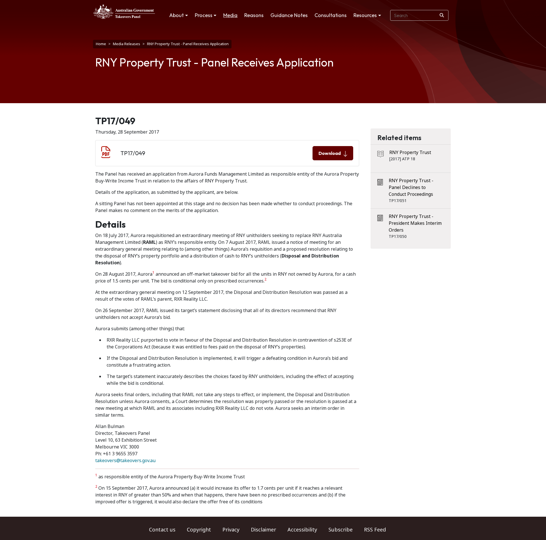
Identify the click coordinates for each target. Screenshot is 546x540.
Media (230, 15)
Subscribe (340, 529)
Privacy (230, 529)
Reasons (254, 15)
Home (101, 44)
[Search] (442, 15)
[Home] (124, 11)
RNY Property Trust (410, 152)
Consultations (331, 15)
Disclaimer (263, 529)
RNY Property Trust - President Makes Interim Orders (415, 223)
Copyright (199, 529)
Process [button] (203, 15)
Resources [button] (365, 15)
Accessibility (302, 529)
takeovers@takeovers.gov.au (125, 460)
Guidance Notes (289, 15)
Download (329, 153)
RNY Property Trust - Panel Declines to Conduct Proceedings (411, 187)
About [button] (176, 15)
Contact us (162, 529)
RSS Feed (375, 529)
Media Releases (126, 44)
